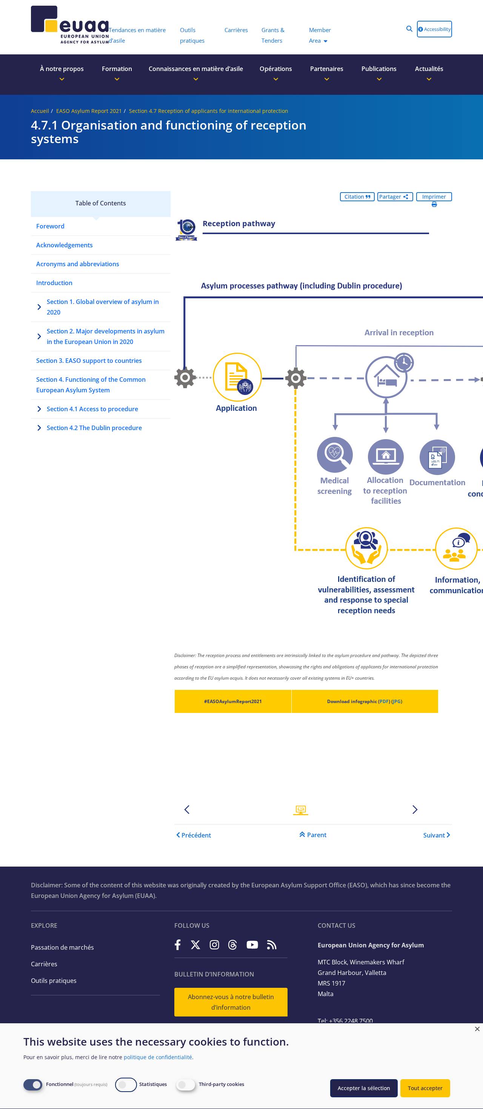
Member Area (320, 35)
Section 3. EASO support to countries (89, 360)
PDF (384, 701)
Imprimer (434, 196)
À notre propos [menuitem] (62, 69)
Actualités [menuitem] (429, 69)
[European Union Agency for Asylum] (66, 24)
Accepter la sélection (364, 1088)
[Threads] (232, 944)
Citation (355, 196)
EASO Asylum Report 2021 (89, 110)
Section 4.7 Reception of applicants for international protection (208, 110)
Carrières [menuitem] (236, 30)
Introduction (54, 283)
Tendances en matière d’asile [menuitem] (137, 35)
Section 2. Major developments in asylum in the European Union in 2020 (106, 336)
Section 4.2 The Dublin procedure (94, 428)
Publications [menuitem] (379, 69)
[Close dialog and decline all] (477, 1028)
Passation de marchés (62, 947)
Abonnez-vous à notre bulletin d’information (231, 1002)
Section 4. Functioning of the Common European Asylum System (91, 384)
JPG (397, 701)
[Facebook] (177, 944)
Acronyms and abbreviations (77, 264)
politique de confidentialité (158, 1057)
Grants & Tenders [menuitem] (273, 35)
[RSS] (272, 944)
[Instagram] (214, 944)
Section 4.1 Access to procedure (92, 409)
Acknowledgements (64, 245)
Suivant (434, 835)
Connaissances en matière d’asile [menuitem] (196, 69)
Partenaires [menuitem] (326, 69)
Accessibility (437, 29)
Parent (316, 835)
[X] (195, 944)
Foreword (50, 226)
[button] (409, 28)
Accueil (40, 110)
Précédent (196, 835)
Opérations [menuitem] (276, 69)
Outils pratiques (54, 980)
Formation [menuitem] (117, 69)
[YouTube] (252, 944)
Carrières (44, 964)
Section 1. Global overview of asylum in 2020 (103, 307)
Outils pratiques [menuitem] (192, 35)
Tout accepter (425, 1088)
